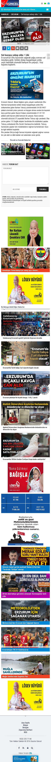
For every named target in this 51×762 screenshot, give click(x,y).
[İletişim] (47, 9)
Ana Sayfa (25, 723)
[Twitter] (9, 48)
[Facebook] (4, 48)
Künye (25, 725)
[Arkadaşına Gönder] (17, 48)
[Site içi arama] (32, 748)
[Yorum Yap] (26, 48)
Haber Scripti (23, 753)
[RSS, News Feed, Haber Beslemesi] (23, 748)
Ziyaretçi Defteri (25, 730)
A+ (48, 55)
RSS (25, 732)
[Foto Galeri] (48, 3)
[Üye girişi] (28, 748)
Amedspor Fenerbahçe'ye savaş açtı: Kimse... (20, 10)
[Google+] (13, 48)
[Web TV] (45, 3)
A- (48, 58)
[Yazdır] (22, 48)
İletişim (25, 727)
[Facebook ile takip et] (19, 748)
